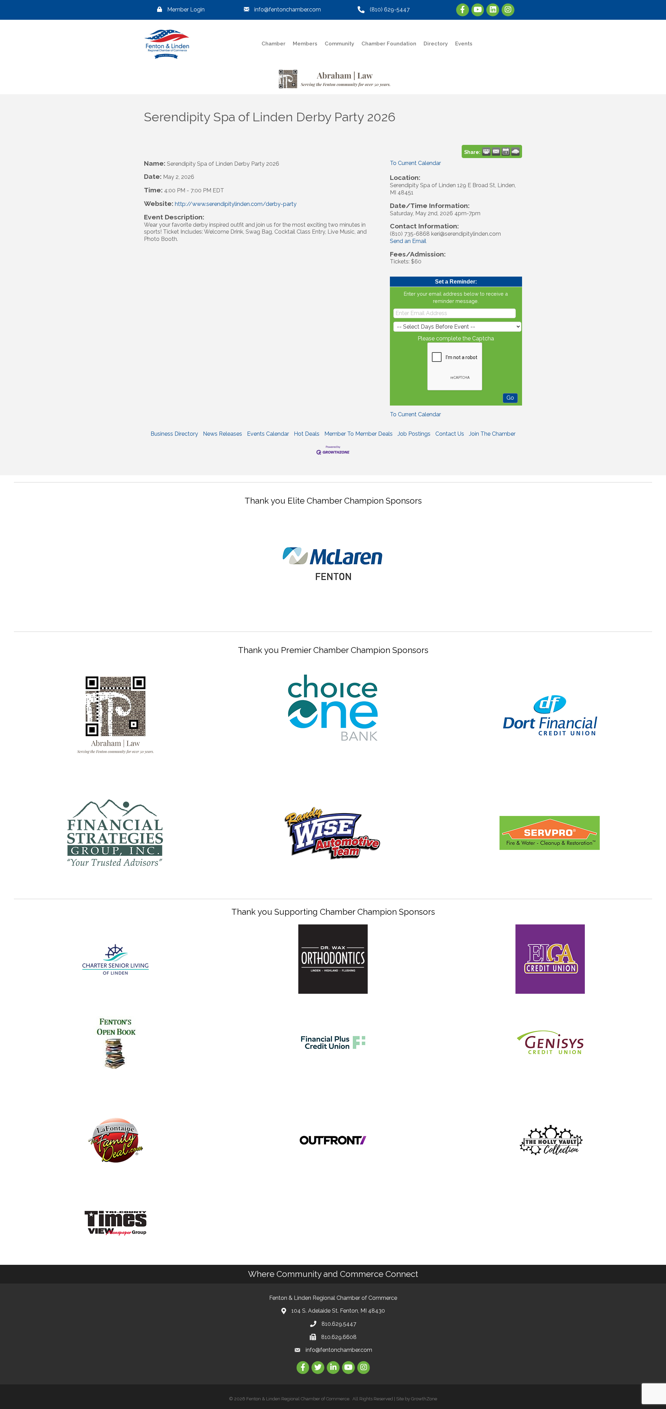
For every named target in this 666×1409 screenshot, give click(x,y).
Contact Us (449, 433)
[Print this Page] (486, 151)
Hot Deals (306, 433)
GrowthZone (424, 1398)
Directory (436, 44)
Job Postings (414, 433)
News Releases (222, 433)
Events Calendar (268, 433)
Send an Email (408, 241)
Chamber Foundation (388, 44)
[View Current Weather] (515, 151)
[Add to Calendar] (506, 151)
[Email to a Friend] (496, 151)
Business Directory (174, 433)
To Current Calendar (415, 163)
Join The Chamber (492, 433)
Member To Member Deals (358, 433)
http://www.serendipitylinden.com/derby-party (236, 204)
